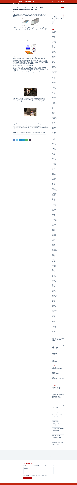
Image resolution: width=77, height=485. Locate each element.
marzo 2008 (53, 305)
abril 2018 (53, 154)
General (28, 11)
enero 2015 (53, 203)
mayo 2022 (53, 93)
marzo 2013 (53, 230)
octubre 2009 (54, 281)
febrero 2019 (54, 142)
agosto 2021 (54, 104)
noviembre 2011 (54, 250)
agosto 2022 (54, 89)
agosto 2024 (54, 60)
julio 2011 (53, 255)
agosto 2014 (54, 209)
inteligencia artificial (57, 426)
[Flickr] (56, 1)
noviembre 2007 (54, 310)
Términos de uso (30, 483)
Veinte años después (55, 347)
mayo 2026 (53, 35)
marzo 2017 (53, 170)
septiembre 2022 (54, 88)
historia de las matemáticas (56, 421)
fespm (56, 416)
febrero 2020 (54, 127)
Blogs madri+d (15, 3)
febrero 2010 (54, 276)
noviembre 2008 (54, 295)
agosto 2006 (54, 328)
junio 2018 (53, 152)
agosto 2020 (54, 119)
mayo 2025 (53, 48)
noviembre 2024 (54, 56)
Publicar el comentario (27, 477)
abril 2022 (53, 94)
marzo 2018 (53, 155)
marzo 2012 (53, 245)
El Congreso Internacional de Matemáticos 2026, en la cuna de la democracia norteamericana (57, 342)
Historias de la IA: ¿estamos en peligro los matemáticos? (57, 351)
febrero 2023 (54, 82)
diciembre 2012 (54, 234)
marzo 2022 (53, 96)
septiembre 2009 (54, 282)
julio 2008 (53, 300)
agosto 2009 (54, 284)
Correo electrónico (37, 465)
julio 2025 (53, 46)
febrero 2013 (54, 231)
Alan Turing (53, 405)
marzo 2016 (53, 185)
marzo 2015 (53, 200)
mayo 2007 (53, 317)
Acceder (53, 447)
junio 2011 (53, 256)
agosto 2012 (54, 239)
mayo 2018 (53, 153)
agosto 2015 (54, 194)
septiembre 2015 (54, 193)
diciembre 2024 (54, 55)
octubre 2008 (54, 296)
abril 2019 (53, 139)
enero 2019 (53, 143)
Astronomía (62, 405)
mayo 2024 (53, 63)
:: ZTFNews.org (54, 367)
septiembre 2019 (54, 133)
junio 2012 (53, 241)
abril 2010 (53, 274)
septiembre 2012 (54, 238)
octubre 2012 (54, 236)
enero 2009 (53, 292)
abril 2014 (53, 214)
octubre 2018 (54, 147)
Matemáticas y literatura (55, 430)
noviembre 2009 (54, 280)
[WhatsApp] (26, 140)
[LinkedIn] (20, 140)
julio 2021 (53, 106)
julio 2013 (53, 225)
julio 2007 (53, 315)
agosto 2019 (54, 134)
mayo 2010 (53, 272)
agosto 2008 (54, 299)
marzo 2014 (53, 215)
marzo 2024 (53, 66)
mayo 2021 (53, 108)
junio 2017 (53, 167)
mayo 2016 (53, 183)
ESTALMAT (53, 360)
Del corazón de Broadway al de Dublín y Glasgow (58, 346)
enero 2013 (53, 233)
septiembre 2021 (54, 103)
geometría (59, 416)
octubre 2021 (54, 102)
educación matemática (55, 414)
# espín (29, 135)
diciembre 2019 (54, 129)
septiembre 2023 (54, 73)
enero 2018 (53, 158)
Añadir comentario (26, 468)
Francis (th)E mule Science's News (57, 374)
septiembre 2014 (54, 208)
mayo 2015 (53, 198)
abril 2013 (53, 229)
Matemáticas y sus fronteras (26, 1)
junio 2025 (53, 47)
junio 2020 (53, 122)
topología (53, 444)
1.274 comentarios (54, 457)
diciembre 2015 (54, 189)
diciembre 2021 (54, 99)
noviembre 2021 (54, 101)
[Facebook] (52, 1)
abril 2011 (53, 259)
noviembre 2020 (54, 116)
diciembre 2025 (54, 41)
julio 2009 (53, 285)
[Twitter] (54, 1)
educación (61, 412)
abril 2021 (53, 109)
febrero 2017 (54, 172)
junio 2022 (53, 92)
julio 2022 (53, 91)
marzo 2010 (53, 275)
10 (63, 16)
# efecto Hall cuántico (24, 135)
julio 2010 (53, 270)
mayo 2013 (53, 228)
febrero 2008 (54, 306)
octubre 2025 (54, 42)
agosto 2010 (54, 269)
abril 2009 (53, 289)
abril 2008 (53, 304)
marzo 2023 (53, 81)
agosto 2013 (54, 224)
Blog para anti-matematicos (56, 369)
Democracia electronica (55, 373)
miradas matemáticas (60, 433)
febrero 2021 (54, 112)
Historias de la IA (54, 423)
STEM (53, 440)
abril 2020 (53, 124)
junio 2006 (53, 331)
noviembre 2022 (54, 86)
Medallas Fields (54, 433)
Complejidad (54, 372)
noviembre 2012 (54, 235)
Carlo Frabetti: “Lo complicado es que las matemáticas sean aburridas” (58, 388)
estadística (61, 414)
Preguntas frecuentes (36, 483)
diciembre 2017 (54, 159)
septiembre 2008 (54, 297)
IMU (52, 426)
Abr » (54, 23)
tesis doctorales (61, 442)
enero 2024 (53, 68)
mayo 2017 (53, 168)
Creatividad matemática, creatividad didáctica (57, 349)
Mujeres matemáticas (55, 435)
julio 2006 (53, 330)
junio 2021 (53, 107)
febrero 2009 (54, 291)
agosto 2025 (54, 45)
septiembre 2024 (54, 58)
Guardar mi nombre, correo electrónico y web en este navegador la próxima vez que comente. (35, 475)
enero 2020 (53, 128)
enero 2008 (53, 307)
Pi (59, 435)
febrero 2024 (54, 67)
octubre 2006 (54, 326)
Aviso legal (47, 483)
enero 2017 (53, 173)
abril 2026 (53, 36)
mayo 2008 (53, 302)
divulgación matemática (55, 412)
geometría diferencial (55, 419)
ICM (58, 423)
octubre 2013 (54, 221)
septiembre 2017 (54, 163)
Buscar (63, 7)
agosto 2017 (54, 164)
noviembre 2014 (54, 205)
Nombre (25, 465)
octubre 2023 (54, 72)
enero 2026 (53, 40)
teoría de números (54, 442)
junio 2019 (53, 137)
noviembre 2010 (54, 265)
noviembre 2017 (54, 160)
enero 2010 (53, 277)
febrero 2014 (54, 216)
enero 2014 (53, 218)
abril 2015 (53, 199)
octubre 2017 (54, 162)
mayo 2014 (53, 213)
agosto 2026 (54, 31)
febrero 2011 (54, 261)
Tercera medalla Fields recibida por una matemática (58, 340)
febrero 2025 (54, 52)
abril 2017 (53, 169)
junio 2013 (53, 226)
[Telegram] (23, 140)
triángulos (57, 444)
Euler (53, 416)
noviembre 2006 (54, 325)
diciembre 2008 (54, 294)
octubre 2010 (54, 266)
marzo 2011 (53, 260)
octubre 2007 (54, 311)
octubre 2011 (54, 251)
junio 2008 (53, 301)
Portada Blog (20, 3)
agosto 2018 (54, 149)
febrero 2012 (54, 246)
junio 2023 (53, 77)
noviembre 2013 (54, 220)
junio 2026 (53, 33)
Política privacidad (42, 483)
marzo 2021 (53, 111)
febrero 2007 (54, 321)
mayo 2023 (53, 78)
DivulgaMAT (54, 359)
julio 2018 (53, 150)
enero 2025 (53, 53)
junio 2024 (53, 62)
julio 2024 (53, 61)
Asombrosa (53, 354)
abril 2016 (53, 184)
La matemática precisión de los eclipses (58, 338)
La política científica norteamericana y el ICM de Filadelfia (58, 336)
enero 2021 (53, 113)
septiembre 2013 (54, 223)
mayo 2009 (53, 287)
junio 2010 (53, 271)
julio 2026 (53, 32)
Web (45, 465)
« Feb (52, 23)
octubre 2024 (54, 57)
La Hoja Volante (54, 361)
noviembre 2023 (54, 71)
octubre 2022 (54, 87)
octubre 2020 (54, 117)
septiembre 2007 (54, 312)
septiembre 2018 (54, 148)
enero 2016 (53, 188)
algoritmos (58, 405)
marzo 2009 (53, 290)
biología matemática (55, 407)
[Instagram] (58, 1)
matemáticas (62, 428)
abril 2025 (53, 50)
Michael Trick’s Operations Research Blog (58, 378)
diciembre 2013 (54, 219)
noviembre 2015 (54, 190)
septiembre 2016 (54, 178)
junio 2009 (53, 286)
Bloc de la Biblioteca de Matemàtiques (57, 368)
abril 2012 (53, 244)
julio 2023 (53, 76)
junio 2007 (53, 316)
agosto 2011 (54, 254)
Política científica (54, 437)
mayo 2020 (53, 123)
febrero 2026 (54, 38)
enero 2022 (53, 98)
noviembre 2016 (54, 175)
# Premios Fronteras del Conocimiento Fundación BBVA (38, 135)
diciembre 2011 (54, 249)
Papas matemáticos (55, 353)
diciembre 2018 (54, 144)
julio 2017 (53, 165)
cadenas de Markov (54, 409)
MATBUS (53, 377)
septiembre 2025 (54, 43)
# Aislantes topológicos (16, 135)
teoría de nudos (57, 440)
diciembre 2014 (54, 204)
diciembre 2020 (54, 114)
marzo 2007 (53, 320)
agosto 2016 (54, 179)
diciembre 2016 (54, 174)
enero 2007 (53, 322)
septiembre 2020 (54, 118)
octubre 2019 (54, 132)
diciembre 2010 (54, 264)
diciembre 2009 (54, 279)
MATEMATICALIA (54, 362)
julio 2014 (53, 210)
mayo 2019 (53, 138)
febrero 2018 (54, 157)
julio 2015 (53, 195)
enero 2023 (53, 83)
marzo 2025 (53, 51)
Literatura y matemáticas (55, 428)
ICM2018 (61, 423)
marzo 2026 (53, 37)
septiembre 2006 (54, 327)
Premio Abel (59, 437)
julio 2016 (53, 180)
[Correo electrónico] (30, 140)
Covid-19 (60, 409)
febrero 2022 (54, 97)
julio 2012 (53, 240)
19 (54, 20)
